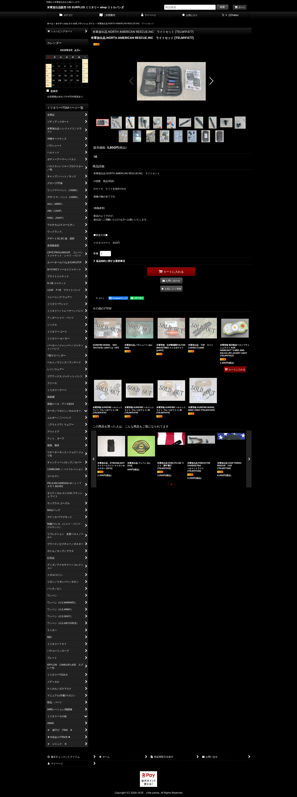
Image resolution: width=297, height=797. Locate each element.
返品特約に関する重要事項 (110, 260)
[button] (132, 81)
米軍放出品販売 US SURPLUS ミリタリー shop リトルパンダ (85, 7)
